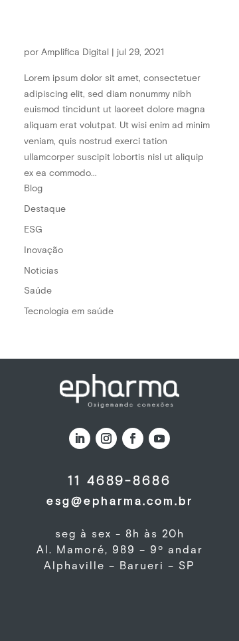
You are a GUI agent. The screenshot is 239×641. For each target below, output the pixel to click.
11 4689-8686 (119, 481)
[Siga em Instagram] (106, 438)
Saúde (38, 291)
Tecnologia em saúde (69, 312)
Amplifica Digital (75, 52)
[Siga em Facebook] (132, 438)
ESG (33, 230)
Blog (33, 189)
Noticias (41, 271)
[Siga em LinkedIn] (79, 438)
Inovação (43, 250)
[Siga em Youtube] (159, 438)
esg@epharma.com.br (119, 501)
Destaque (45, 209)
